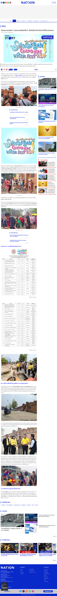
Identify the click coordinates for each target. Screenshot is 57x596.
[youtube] (27, 591)
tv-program (31, 569)
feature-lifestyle (32, 572)
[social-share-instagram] (10, 3)
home (21, 569)
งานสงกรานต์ (23, 505)
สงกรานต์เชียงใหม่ (9, 505)
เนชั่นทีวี (25, 594)
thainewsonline (46, 578)
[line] (30, 591)
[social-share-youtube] (6, 3)
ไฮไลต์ (37, 505)
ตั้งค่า (4, 589)
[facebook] (20, 591)
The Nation (45, 569)
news (21, 570)
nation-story (31, 570)
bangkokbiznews (46, 573)
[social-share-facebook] (1, 3)
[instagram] (33, 591)
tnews (45, 579)
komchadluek (46, 572)
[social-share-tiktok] (4, 3)
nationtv (45, 575)
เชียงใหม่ (28, 505)
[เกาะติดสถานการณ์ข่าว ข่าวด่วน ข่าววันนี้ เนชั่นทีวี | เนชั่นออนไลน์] (27, 2)
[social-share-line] (8, 3)
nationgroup (46, 570)
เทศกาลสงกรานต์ (17, 505)
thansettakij (46, 581)
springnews (45, 576)
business (21, 573)
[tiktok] (24, 591)
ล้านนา (33, 505)
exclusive (22, 572)
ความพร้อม (3, 505)
